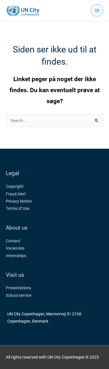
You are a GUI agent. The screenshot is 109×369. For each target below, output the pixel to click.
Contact (13, 240)
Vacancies (15, 248)
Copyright (15, 186)
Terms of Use (17, 208)
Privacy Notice (19, 201)
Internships (16, 255)
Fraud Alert (16, 194)
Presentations (18, 287)
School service (18, 295)
